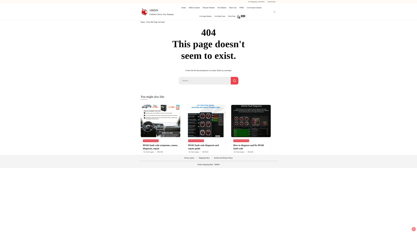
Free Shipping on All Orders (256, 1)
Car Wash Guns (219, 16)
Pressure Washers (209, 8)
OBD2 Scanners (194, 8)
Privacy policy (189, 158)
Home (184, 8)
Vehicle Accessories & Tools (150, 140)
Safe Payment (272, 1)
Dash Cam (232, 8)
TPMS (241, 8)
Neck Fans (231, 16)
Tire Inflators (222, 8)
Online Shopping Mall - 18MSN (208, 164)
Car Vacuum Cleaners (254, 8)
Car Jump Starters (205, 16)
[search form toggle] (274, 12)
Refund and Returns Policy (223, 158)
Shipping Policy (204, 158)
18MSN (153, 10)
